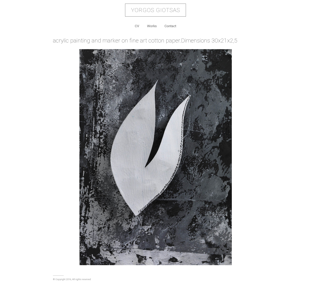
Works (152, 26)
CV (137, 26)
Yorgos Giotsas (155, 10)
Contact (170, 26)
